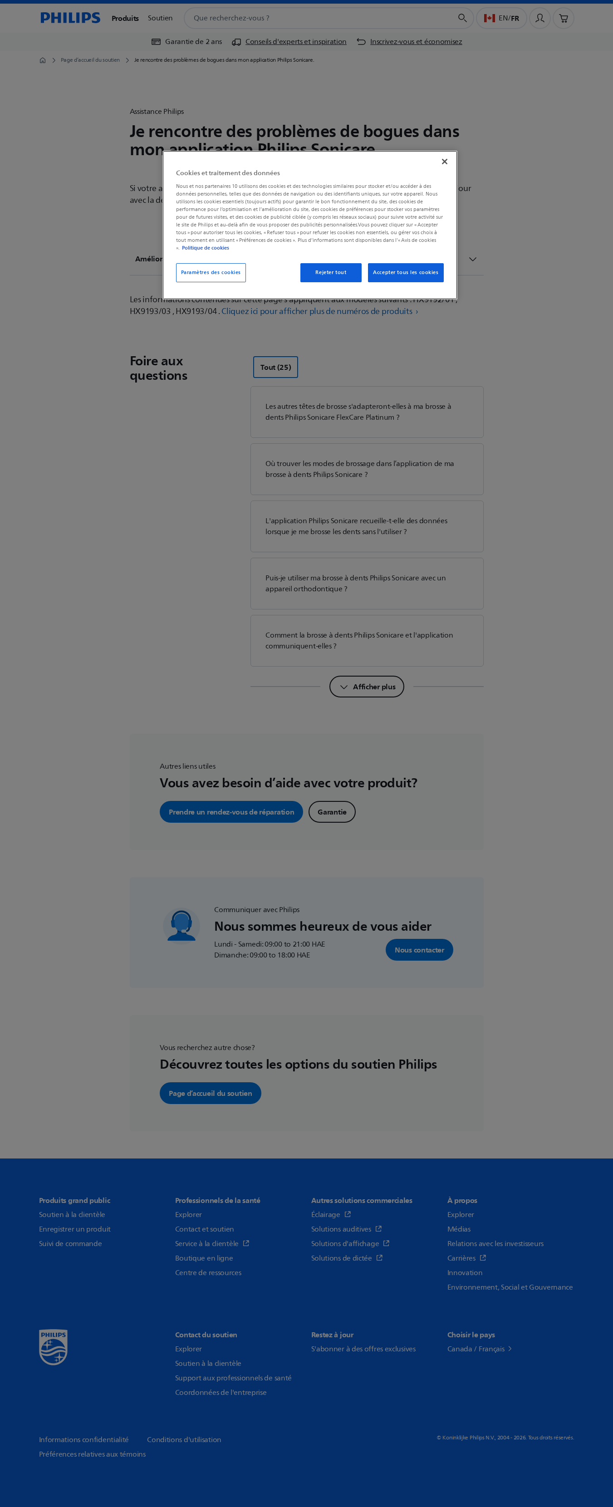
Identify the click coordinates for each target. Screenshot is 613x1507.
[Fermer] (445, 162)
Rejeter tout (330, 272)
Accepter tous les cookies (405, 272)
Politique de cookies (205, 247)
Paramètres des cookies (211, 272)
